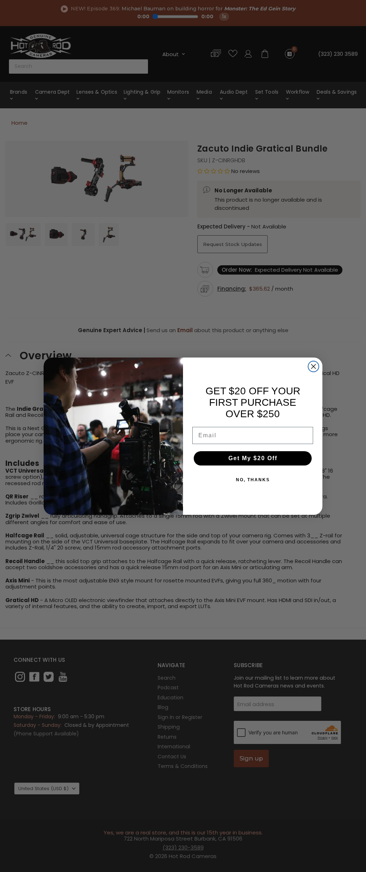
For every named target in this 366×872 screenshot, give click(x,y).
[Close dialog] (313, 366)
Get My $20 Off (252, 458)
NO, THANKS (253, 479)
